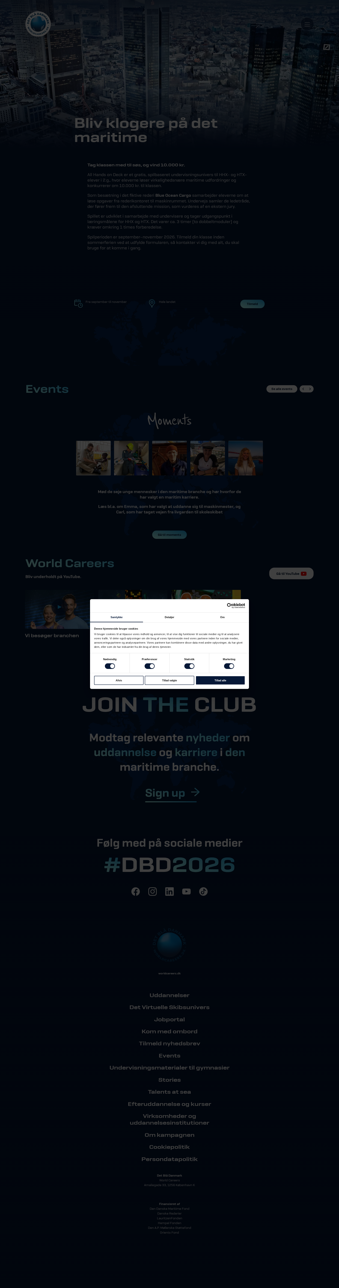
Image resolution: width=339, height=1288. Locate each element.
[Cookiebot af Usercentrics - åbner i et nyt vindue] (229, 605)
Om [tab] (222, 616)
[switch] (150, 666)
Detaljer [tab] (169, 616)
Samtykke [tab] (117, 616)
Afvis (119, 680)
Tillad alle (220, 680)
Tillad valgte (169, 680)
